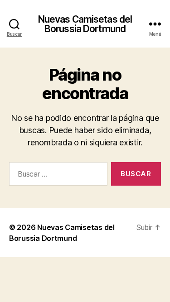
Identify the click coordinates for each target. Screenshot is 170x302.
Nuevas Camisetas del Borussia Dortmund (85, 24)
